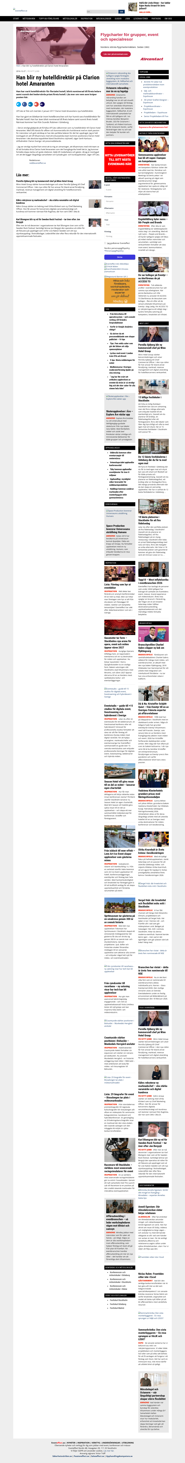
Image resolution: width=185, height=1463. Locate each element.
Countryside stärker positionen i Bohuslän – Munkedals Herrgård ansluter (119, 1041)
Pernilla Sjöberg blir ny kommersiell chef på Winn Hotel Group (44, 181)
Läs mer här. (108, 1450)
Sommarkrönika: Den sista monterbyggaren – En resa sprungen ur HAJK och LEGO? (152, 1334)
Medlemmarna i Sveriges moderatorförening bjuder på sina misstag (121, 370)
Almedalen (144, 1217)
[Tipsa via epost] (37, 104)
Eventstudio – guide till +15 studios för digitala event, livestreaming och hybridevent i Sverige (118, 710)
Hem (18, 65)
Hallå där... (145, 12)
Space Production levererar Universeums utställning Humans (118, 529)
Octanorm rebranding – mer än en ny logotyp (118, 89)
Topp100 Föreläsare (50, 18)
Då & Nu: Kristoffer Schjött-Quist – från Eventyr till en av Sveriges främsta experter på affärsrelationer (153, 708)
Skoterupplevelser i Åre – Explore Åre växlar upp (119, 413)
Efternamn (109, 208)
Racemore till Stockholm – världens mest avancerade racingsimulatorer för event (118, 1168)
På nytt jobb (33, 71)
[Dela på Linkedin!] (31, 104)
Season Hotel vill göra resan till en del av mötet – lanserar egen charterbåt (119, 784)
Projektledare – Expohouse (155, 112)
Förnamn (108, 196)
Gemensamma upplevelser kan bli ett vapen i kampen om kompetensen (152, 158)
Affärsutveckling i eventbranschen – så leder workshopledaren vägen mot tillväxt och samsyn (118, 1222)
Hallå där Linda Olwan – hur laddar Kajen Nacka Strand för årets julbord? (154, 6)
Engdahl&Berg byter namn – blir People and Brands (153, 221)
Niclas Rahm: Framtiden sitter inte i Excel (151, 1275)
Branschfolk (145, 654)
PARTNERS (157, 18)
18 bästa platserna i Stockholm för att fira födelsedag (149, 520)
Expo (140, 1343)
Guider (119, 18)
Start (17, 18)
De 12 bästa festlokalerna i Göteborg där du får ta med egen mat (152, 460)
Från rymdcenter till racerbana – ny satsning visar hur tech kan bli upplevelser (117, 988)
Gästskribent (145, 1280)
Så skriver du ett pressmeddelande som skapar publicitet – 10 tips (122, 336)
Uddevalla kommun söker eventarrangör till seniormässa (120, 455)
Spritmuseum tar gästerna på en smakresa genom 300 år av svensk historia (119, 919)
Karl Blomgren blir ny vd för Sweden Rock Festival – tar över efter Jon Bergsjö (152, 1143)
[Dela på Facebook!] (25, 104)
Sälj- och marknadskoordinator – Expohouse (153, 93)
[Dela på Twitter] (19, 104)
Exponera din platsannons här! (153, 127)
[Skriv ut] (42, 104)
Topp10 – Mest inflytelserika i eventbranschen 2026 (153, 581)
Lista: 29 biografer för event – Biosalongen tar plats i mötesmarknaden (119, 1097)
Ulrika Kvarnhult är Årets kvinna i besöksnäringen (151, 851)
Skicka (119, 257)
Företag (107, 231)
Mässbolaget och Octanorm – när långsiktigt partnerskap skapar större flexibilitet (152, 1394)
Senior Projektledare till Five (156, 116)
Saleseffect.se (97, 1456)
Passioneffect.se (81, 1456)
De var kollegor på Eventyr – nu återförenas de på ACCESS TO (153, 278)
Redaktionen (34, 160)
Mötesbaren (30, 18)
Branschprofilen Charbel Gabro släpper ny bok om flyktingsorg (151, 648)
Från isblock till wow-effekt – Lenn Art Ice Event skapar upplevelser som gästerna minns (119, 855)
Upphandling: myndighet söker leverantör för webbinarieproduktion (120, 482)
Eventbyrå (144, 164)
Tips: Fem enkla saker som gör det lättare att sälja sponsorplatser (121, 346)
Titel (106, 220)
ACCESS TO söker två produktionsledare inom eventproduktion (153, 84)
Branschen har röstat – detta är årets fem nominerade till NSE (153, 970)
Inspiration (88, 18)
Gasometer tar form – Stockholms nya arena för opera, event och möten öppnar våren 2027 (117, 642)
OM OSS (169, 18)
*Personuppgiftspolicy (114, 250)
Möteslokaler (71, 18)
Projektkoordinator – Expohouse (152, 107)
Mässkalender (104, 18)
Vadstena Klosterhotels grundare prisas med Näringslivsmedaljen (150, 794)
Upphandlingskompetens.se (119, 1456)
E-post (107, 185)
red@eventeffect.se (37, 163)
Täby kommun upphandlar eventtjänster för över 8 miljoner (120, 472)
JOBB (128, 18)
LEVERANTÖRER (141, 18)
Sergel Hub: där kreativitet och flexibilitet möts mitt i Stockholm (152, 903)
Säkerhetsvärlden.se (62, 1456)
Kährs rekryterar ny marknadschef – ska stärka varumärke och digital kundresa (152, 1087)
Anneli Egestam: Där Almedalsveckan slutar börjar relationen (150, 1210)
